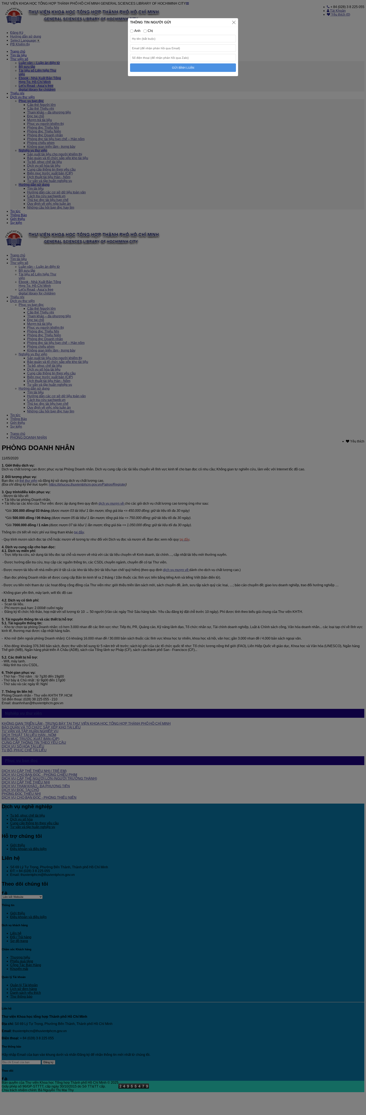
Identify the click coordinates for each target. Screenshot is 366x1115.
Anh (136, 31)
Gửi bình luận (183, 67)
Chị (150, 31)
